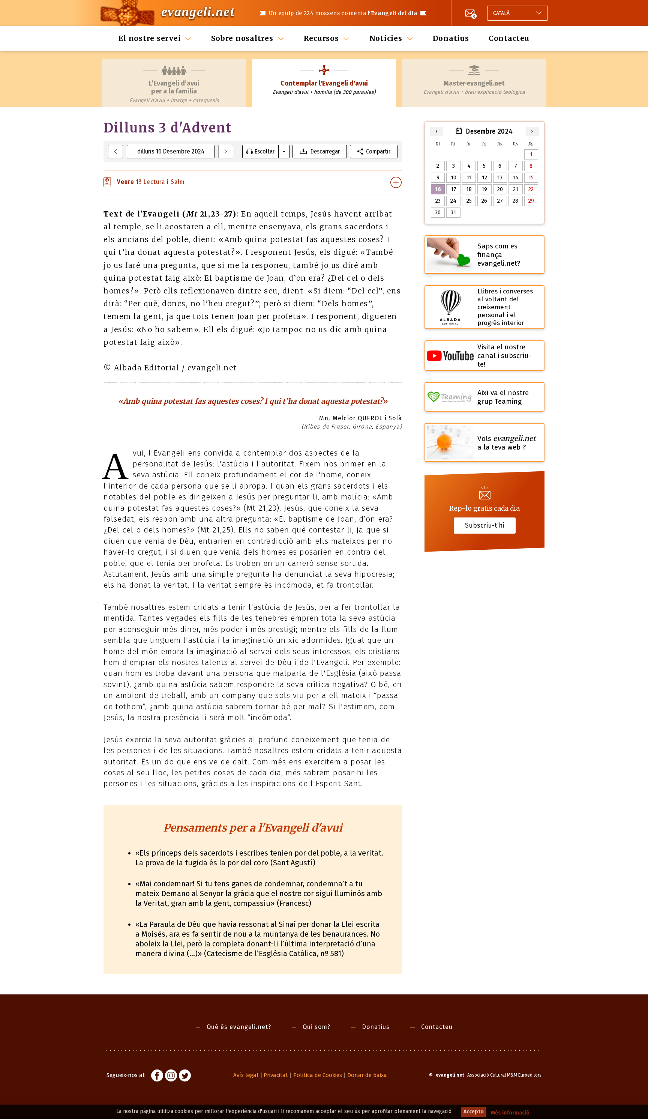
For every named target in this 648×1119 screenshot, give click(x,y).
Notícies (385, 38)
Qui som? (316, 1026)
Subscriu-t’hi (484, 525)
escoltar (264, 151)
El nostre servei (149, 38)
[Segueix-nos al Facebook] (157, 1076)
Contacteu (509, 38)
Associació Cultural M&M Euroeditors (504, 1075)
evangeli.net (197, 11)
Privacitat (276, 1075)
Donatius (451, 38)
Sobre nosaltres (242, 38)
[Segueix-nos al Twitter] (185, 1076)
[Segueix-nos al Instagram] (171, 1076)
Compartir (378, 151)
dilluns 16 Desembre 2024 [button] (170, 151)
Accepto (474, 1111)
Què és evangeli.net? (239, 1026)
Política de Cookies (317, 1075)
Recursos (321, 38)
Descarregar (325, 151)
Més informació (510, 1113)
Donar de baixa (367, 1075)
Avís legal (245, 1075)
